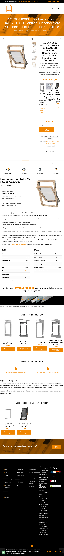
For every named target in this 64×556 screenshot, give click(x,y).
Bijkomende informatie (35, 158)
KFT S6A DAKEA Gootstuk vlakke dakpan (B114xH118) (24, 342)
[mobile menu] (53, 8)
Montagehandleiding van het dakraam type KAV (48, 372)
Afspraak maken (9, 479)
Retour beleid (20, 472)
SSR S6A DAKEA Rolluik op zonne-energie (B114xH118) (24, 425)
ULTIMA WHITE (45, 521)
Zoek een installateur (8, 493)
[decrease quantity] (40, 125)
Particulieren (48, 1)
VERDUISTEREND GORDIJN (44, 524)
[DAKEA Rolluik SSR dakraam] (57, 86)
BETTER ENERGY (44, 469)
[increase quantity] (45, 125)
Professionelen (55, 1)
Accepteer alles (57, 551)
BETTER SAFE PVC (43, 476)
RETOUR (41, 500)
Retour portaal (20, 475)
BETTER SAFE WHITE (43, 478)
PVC (47, 498)
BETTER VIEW (41, 479)
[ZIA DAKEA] (49, 86)
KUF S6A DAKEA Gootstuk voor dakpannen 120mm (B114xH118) (56, 342)
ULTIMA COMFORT (43, 514)
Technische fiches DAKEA (32, 477)
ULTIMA (47, 512)
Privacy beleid (20, 478)
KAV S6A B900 (44, 30)
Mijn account (20, 469)
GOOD (27, 30)
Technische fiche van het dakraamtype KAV (16, 372)
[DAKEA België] (9, 8)
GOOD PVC (41, 493)
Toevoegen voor (43, 109)
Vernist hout (49, 138)
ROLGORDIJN (46, 504)
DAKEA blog (8, 482)
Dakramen (21, 30)
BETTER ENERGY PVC (43, 470)
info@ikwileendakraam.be (32, 1)
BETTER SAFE (45, 474)
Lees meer (48, 551)
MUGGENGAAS (42, 498)
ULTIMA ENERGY (42, 515)
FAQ (18, 485)
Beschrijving (25, 158)
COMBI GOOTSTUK (43, 486)
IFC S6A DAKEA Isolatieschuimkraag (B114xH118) (8, 425)
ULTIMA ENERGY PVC (43, 517)
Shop (6, 472)
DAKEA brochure (9, 490)
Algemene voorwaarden (20, 481)
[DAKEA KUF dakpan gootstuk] (42, 87)
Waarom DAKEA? (7, 476)
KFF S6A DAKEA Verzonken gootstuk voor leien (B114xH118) (8, 342)
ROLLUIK (41, 506)
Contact (7, 497)
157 (39, 468)
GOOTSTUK (42, 497)
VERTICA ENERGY (42, 528)
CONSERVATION (42, 489)
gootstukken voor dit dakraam (19, 244)
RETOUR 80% (55, 136)
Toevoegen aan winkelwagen (46, 129)
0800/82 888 (22, 1)
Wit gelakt (44, 534)
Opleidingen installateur (31, 487)
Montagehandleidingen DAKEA (32, 473)
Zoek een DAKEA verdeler (32, 482)
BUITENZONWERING (43, 483)
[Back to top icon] (32, 546)
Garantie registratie (7, 486)
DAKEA (15, 30)
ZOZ (39, 536)
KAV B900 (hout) (35, 30)
